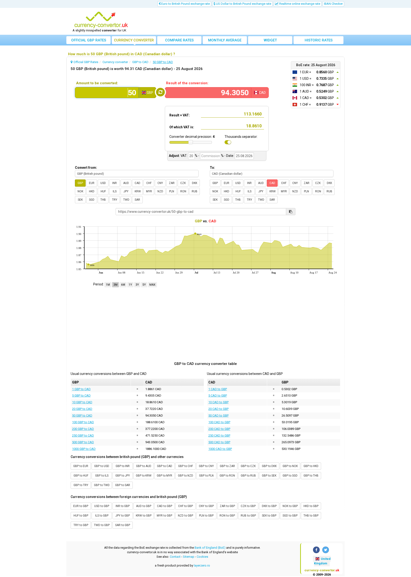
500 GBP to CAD (83, 442)
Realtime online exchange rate (299, 3)
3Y (137, 284)
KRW (138, 191)
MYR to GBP (164, 515)
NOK (80, 191)
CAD (137, 183)
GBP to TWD (102, 485)
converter (134, 40)
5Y (144, 284)
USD (103, 183)
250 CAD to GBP (219, 435)
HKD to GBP (310, 506)
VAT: (184, 156)
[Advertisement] (240, 21)
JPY (125, 191)
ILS (115, 191)
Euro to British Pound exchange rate (185, 3)
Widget (270, 40)
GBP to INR (123, 466)
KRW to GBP (144, 515)
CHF (149, 183)
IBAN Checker (333, 3)
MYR (149, 191)
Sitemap (188, 556)
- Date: (229, 156)
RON (183, 191)
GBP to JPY (122, 475)
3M (115, 284)
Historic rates (319, 40)
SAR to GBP (122, 525)
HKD (91, 191)
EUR (91, 183)
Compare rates (179, 40)
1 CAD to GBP (217, 389)
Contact (175, 556)
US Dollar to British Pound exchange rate (243, 3)
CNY (160, 183)
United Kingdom (322, 561)
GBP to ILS (101, 475)
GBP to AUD (143, 466)
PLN (171, 191)
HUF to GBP (80, 515)
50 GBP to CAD (82, 415)
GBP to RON (227, 475)
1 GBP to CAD (81, 389)
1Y (130, 284)
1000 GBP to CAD (84, 449)
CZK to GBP (248, 506)
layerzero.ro (202, 565)
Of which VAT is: (181, 127)
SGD (91, 199)
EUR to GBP (80, 506)
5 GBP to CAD (81, 395)
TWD (126, 199)
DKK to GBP (269, 506)
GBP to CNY (206, 466)
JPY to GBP (122, 515)
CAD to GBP (164, 506)
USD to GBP (101, 506)
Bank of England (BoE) (210, 547)
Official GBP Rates (88, 40)
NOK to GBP (290, 506)
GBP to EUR (80, 466)
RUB (194, 191)
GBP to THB (310, 475)
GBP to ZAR (227, 466)
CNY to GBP (206, 506)
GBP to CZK (248, 466)
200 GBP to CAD (83, 429)
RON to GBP (227, 515)
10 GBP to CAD (82, 402)
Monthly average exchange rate (224, 41)
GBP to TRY (80, 485)
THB (103, 199)
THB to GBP (310, 515)
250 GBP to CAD (83, 435)
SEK (80, 199)
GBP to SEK (269, 475)
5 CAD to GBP (217, 395)
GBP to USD (101, 466)
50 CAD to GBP (218, 415)
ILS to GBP (101, 515)
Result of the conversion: (187, 83)
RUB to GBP (248, 515)
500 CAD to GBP (219, 442)
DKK (194, 183)
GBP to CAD (164, 466)
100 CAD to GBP (219, 422)
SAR (137, 199)
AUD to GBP (143, 506)
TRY (114, 199)
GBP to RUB (248, 475)
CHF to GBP (185, 506)
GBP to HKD (310, 466)
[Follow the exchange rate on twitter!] (325, 550)
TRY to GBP (80, 525)
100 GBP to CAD (83, 422)
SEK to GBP (269, 515)
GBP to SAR (122, 485)
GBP (80, 183)
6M (123, 284)
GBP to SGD (290, 475)
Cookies (202, 556)
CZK (183, 183)
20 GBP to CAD (82, 409)
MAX (152, 284)
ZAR (172, 183)
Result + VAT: (179, 115)
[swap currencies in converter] (160, 92)
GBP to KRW (144, 475)
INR (114, 183)
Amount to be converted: (97, 83)
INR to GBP (123, 506)
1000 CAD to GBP (220, 449)
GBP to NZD (185, 475)
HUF (103, 191)
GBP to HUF (80, 475)
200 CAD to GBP (219, 429)
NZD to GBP (185, 515)
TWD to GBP (102, 525)
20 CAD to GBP (218, 409)
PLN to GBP (206, 515)
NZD (160, 191)
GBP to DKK (269, 466)
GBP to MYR (164, 475)
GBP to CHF (185, 466)
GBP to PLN (206, 475)
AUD (126, 183)
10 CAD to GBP (218, 402)
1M (108, 284)
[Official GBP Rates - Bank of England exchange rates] (101, 20)
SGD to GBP (290, 515)
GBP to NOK (290, 466)
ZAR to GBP (227, 506)
